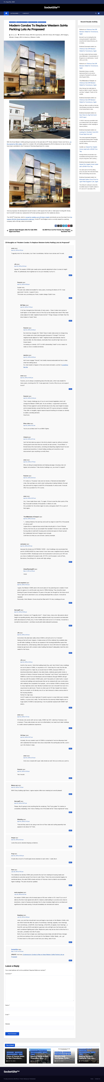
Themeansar (32, 1078)
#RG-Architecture (24, 37)
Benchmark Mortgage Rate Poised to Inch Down (64, 1058)
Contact (26, 13)
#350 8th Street (47, 35)
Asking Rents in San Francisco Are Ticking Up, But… (39, 1058)
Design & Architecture (22, 22)
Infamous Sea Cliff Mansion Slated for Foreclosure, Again (88, 32)
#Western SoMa (35, 37)
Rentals (45, 1052)
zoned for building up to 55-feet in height (37, 217)
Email (7, 1014)
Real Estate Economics (12, 1054)
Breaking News (10, 1052)
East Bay (89, 1048)
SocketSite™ (52, 7)
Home (92, 1078)
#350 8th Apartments (36, 35)
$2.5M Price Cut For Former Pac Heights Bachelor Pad (56, 230)
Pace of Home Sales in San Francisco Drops (15, 1058)
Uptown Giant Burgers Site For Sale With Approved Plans (23, 230)
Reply (70, 257)
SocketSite (14, 949)
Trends (20, 1054)
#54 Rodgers (56, 35)
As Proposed (12, 22)
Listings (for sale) (33, 22)
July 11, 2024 (59, 1061)
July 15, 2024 (11, 1061)
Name (7, 1005)
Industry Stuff (18, 1052)
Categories (14, 13)
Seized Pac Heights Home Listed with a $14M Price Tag (88, 149)
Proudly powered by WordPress (11, 1078)
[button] (96, 13)
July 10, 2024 (84, 1061)
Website (7, 1024)
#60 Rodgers (64, 35)
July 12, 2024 (36, 1061)
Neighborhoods (42, 22)
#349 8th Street (24, 35)
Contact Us (97, 1078)
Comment (8, 973)
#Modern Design (14, 37)
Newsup (26, 1078)
